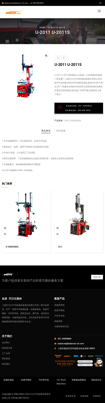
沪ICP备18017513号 (20, 398)
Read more (5, 228)
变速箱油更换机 (79, 380)
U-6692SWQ (12, 246)
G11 (60, 246)
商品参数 (61, 130)
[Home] (11, 274)
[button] (46, 55)
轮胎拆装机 (76, 120)
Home (43, 28)
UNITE (67, 120)
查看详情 (97, 277)
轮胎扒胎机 (9, 380)
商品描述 (46, 130)
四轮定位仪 (96, 380)
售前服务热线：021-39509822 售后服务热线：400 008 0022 (75, 108)
